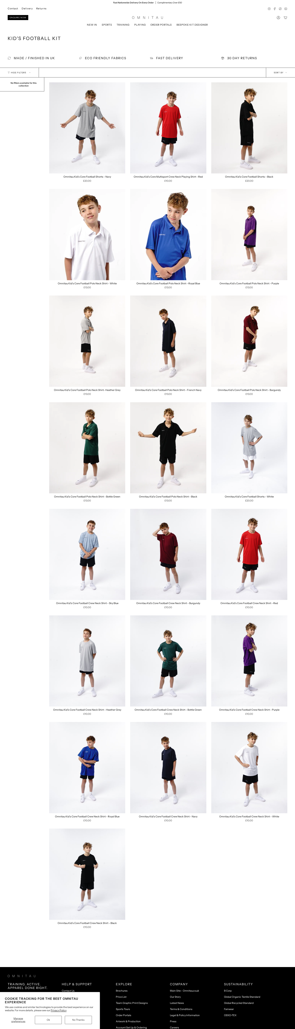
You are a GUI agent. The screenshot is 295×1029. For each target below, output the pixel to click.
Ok (48, 1019)
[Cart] (285, 17)
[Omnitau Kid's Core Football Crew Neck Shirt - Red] (249, 554)
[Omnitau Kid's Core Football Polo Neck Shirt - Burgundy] (249, 341)
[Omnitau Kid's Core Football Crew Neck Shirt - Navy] (168, 767)
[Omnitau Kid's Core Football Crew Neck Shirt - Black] (87, 874)
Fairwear (229, 1009)
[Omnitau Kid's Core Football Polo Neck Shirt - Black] (168, 447)
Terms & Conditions (181, 1009)
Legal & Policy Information (185, 1015)
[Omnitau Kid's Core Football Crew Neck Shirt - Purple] (249, 660)
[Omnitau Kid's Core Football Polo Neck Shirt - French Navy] (168, 341)
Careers (174, 1027)
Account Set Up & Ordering (131, 1027)
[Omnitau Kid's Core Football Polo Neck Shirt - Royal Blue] (168, 234)
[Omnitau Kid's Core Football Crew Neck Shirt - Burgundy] (168, 554)
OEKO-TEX (230, 1015)
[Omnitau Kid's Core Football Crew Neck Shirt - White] (249, 767)
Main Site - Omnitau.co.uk (184, 990)
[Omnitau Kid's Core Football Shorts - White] (249, 447)
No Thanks (78, 1019)
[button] (106, 25)
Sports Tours (123, 1009)
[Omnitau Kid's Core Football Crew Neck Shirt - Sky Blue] (87, 554)
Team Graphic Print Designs (132, 1002)
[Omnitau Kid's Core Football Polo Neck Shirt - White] (87, 234)
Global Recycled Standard (239, 1002)
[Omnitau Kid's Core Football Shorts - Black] (249, 127)
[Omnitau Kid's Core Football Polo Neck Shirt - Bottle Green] (87, 447)
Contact (13, 8)
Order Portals (123, 1015)
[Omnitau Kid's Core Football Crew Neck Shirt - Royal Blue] (87, 767)
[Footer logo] (21, 976)
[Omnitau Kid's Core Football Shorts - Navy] (87, 127)
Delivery (27, 8)
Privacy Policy (59, 1010)
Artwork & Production (128, 1021)
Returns (41, 8)
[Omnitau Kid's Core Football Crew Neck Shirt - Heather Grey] (87, 660)
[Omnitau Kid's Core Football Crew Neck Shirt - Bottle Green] (168, 660)
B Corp (228, 990)
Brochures (122, 990)
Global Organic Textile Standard (242, 996)
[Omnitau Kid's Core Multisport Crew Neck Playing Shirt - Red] (168, 127)
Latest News (177, 1002)
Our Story (175, 996)
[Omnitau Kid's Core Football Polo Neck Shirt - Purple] (249, 234)
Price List (121, 996)
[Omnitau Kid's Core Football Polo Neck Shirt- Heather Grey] (87, 341)
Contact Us (68, 990)
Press (173, 1021)
